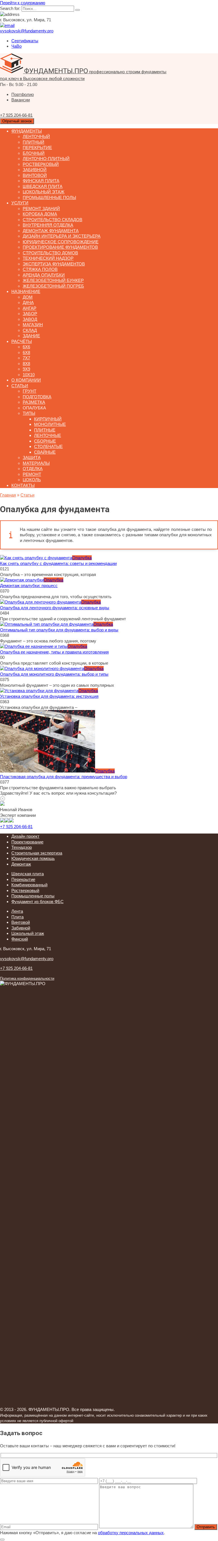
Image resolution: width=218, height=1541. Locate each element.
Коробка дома (40, 214)
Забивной (35, 169)
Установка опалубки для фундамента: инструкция (49, 696)
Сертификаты (24, 40)
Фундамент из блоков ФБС (37, 901)
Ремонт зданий (41, 208)
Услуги (19, 202)
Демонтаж (21, 864)
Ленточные (47, 435)
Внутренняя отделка (48, 225)
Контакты (23, 485)
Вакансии (20, 99)
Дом (28, 297)
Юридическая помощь (33, 858)
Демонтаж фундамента (51, 230)
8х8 (26, 363)
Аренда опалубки (44, 275)
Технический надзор (48, 258)
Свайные (45, 452)
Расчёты (21, 341)
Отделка (33, 468)
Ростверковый (41, 164)
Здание (31, 335)
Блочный (34, 153)
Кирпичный (48, 418)
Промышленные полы (49, 197)
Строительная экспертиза (36, 853)
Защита (32, 457)
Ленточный (36, 136)
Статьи (19, 385)
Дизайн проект (25, 836)
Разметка (34, 402)
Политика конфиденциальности (27, 979)
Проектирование (27, 841)
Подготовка (37, 396)
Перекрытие (37, 147)
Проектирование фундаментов (60, 247)
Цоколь (32, 479)
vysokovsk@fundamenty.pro (26, 958)
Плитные (44, 430)
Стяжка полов (40, 269)
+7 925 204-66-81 (16, 826)
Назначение (25, 291)
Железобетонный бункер (53, 280)
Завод (30, 319)
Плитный (33, 142)
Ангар (29, 308)
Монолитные (50, 424)
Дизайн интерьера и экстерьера (61, 236)
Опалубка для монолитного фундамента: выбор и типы (54, 674)
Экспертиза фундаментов (54, 263)
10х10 (29, 374)
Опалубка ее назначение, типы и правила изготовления (54, 652)
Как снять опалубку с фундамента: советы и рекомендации (58, 563)
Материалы (36, 463)
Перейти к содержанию (22, 2)
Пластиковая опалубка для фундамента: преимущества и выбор (63, 776)
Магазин (33, 324)
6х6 (26, 346)
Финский (19, 939)
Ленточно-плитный (46, 158)
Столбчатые (48, 446)
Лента (17, 911)
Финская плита (41, 180)
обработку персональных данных (131, 1532)
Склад (30, 330)
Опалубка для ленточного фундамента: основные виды (54, 607)
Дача (28, 302)
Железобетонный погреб (53, 286)
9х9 (26, 369)
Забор (30, 313)
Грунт (29, 391)
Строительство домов (50, 252)
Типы (29, 413)
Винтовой (35, 175)
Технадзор (21, 847)
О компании (26, 380)
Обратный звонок (17, 121)
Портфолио (22, 94)
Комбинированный (29, 884)
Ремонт (32, 474)
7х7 (26, 357)
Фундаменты (26, 131)
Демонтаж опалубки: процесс (29, 585)
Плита (17, 916)
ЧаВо (16, 46)
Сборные (45, 441)
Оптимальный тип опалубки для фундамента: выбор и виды (59, 629)
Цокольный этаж (43, 191)
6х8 (26, 352)
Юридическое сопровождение (60, 241)
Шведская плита (42, 186)
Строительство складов (52, 219)
